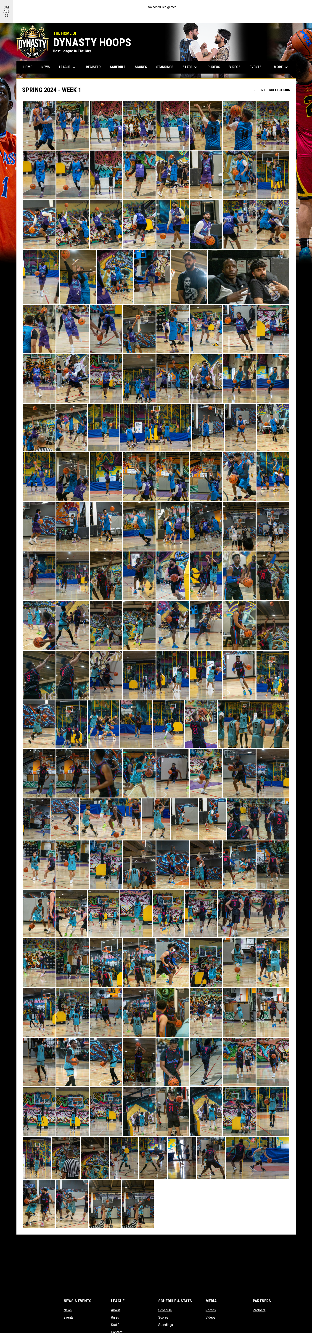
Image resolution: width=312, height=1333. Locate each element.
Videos (210, 1317)
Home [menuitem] (27, 67)
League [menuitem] (68, 67)
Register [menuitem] (93, 67)
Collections (279, 90)
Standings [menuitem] (164, 67)
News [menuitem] (45, 67)
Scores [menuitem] (141, 67)
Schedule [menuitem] (118, 67)
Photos (211, 1310)
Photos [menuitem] (214, 67)
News (68, 1310)
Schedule (165, 1310)
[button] (39, 125)
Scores (163, 1317)
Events (69, 1317)
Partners (259, 1310)
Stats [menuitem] (190, 67)
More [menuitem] (281, 67)
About (115, 1310)
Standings (165, 1325)
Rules (115, 1317)
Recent (259, 90)
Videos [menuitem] (235, 67)
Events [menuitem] (256, 67)
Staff (115, 1325)
